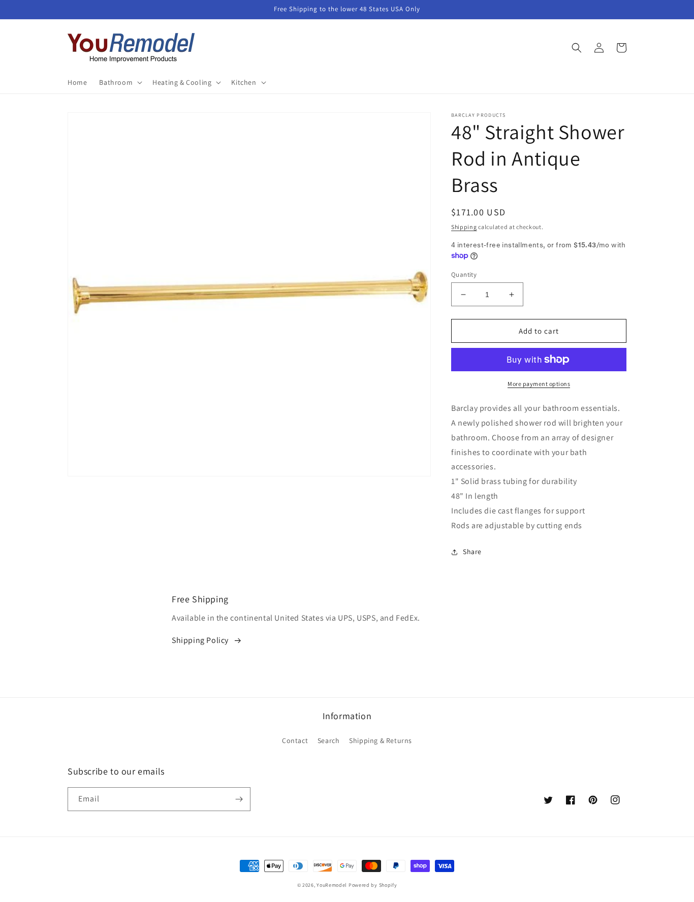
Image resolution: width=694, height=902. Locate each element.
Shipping (464, 227)
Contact (295, 740)
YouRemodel (332, 885)
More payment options (539, 384)
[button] (119, 82)
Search (329, 740)
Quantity (464, 274)
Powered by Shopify (373, 885)
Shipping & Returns (380, 740)
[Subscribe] (239, 799)
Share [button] (472, 551)
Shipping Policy (200, 640)
